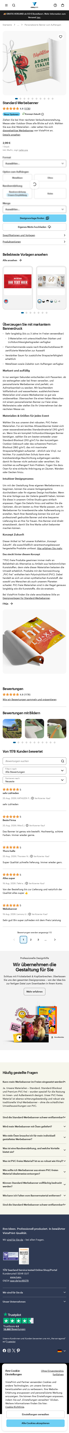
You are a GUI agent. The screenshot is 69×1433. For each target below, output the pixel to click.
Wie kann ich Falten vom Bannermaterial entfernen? (32, 1195)
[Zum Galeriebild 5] (32, 99)
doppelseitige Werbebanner (18, 130)
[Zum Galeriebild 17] (47, 742)
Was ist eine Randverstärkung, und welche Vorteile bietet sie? (31, 1150)
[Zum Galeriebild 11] (34, 742)
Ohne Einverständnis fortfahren (52, 1372)
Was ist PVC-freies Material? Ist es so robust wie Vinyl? (33, 1160)
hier (38, 17)
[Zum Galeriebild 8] (45, 99)
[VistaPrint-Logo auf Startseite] (35, 5)
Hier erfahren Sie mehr (49, 548)
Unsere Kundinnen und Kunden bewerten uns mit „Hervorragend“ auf (34, 1340)
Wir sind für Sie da (13, 1292)
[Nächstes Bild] (64, 63)
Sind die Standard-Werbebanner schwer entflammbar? (33, 1117)
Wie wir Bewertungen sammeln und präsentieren (29, 699)
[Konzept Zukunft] (42, 114)
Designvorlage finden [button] (32, 218)
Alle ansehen (10, 260)
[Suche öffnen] (13, 5)
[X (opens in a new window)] (13, 1351)
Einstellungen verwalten (35, 1414)
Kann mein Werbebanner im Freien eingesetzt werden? (33, 1081)
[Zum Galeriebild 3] (24, 99)
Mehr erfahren (34, 991)
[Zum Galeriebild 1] (16, 99)
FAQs (5, 603)
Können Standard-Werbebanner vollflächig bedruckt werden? (32, 1184)
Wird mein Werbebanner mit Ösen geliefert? (27, 1126)
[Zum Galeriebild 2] (20, 99)
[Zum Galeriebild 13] (39, 742)
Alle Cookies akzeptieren (36, 1423)
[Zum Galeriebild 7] (41, 99)
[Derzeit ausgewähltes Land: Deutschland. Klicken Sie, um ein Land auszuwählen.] (62, 1351)
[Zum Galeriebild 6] (36, 99)
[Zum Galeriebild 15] (43, 742)
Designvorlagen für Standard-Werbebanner (26, 598)
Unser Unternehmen (14, 1301)
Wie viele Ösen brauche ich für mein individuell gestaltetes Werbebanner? (29, 1137)
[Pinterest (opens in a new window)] (18, 1350)
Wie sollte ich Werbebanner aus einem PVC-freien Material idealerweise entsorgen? (30, 1172)
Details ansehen (11, 134)
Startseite (7, 25)
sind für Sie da (15, 1239)
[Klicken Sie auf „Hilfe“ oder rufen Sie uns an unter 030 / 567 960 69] (55, 5)
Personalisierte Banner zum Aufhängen (43, 25)
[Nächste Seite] (55, 939)
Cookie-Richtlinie (14, 1406)
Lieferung (23, 150)
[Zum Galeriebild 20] (55, 742)
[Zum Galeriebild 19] (51, 742)
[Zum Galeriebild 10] (53, 99)
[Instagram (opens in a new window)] (9, 1351)
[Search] (63, 761)
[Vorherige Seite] (14, 939)
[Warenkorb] (62, 5)
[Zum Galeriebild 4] (28, 99)
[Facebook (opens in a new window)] (4, 1351)
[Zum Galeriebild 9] (49, 99)
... (18, 24)
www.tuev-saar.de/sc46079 (15, 1279)
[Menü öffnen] (6, 5)
